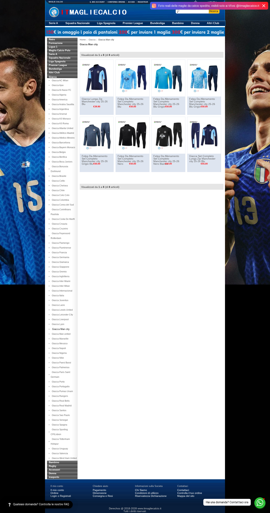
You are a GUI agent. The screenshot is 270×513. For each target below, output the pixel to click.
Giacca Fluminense (61, 247)
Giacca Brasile (58, 176)
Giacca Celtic (58, 181)
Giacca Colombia (60, 200)
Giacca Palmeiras (60, 367)
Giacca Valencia (59, 453)
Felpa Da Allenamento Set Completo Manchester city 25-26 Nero (130, 160)
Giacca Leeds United (62, 310)
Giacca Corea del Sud (62, 204)
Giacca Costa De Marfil (63, 219)
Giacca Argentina (60, 109)
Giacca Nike (57, 358)
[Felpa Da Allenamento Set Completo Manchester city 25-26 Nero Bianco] (168, 135)
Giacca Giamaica (60, 262)
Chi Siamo (141, 490)
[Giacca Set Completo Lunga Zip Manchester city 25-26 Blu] (204, 135)
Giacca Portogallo (60, 386)
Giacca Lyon (57, 324)
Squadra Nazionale (77, 23)
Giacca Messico (59, 343)
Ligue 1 (53, 46)
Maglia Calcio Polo (59, 50)
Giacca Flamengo (60, 243)
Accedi (131, 2)
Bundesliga (157, 23)
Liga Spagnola (106, 23)
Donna (195, 23)
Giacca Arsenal (59, 114)
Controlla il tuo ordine (189, 492)
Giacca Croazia (59, 224)
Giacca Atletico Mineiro (63, 138)
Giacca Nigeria (59, 353)
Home (83, 39)
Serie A (53, 23)
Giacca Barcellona (60, 142)
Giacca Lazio (58, 305)
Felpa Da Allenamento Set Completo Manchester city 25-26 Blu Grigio (166, 102)
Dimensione (100, 492)
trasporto (54, 477)
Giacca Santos (58, 410)
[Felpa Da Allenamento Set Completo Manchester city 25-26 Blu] (132, 77)
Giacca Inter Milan (60, 286)
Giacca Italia (57, 295)
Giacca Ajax (57, 85)
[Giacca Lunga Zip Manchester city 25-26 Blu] (96, 77)
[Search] (214, 11)
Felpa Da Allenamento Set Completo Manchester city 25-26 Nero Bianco (166, 160)
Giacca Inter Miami (60, 281)
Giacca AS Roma (60, 123)
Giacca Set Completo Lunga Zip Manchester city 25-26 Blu (202, 159)
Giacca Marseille (60, 338)
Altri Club (213, 23)
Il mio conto (57, 490)
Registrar (143, 2)
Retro (52, 39)
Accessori (54, 469)
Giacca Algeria (58, 95)
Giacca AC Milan (59, 80)
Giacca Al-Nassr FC (61, 90)
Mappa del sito (185, 495)
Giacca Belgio (58, 152)
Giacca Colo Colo (60, 195)
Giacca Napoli (58, 348)
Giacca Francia (59, 252)
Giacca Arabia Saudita (62, 104)
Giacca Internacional (61, 290)
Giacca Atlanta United (62, 128)
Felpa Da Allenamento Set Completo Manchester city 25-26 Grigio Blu (95, 160)
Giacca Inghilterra (60, 276)
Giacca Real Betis (60, 401)
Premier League (133, 23)
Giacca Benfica (59, 157)
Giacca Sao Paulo (60, 415)
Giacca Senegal (59, 420)
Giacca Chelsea (59, 185)
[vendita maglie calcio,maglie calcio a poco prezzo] (95, 12)
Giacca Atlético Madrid (62, 133)
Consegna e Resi (103, 495)
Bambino (178, 23)
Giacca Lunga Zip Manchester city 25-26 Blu (95, 101)
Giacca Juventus (59, 300)
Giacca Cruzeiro (59, 228)
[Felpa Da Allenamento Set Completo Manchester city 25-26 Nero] (132, 135)
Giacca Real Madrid (61, 405)
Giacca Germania (60, 257)
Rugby (52, 466)
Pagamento (99, 490)
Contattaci (183, 490)
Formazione (55, 43)
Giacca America (59, 99)
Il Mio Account (97, 2)
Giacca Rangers (59, 396)
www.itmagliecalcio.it (149, 508)
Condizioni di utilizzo (147, 492)
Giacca (92, 39)
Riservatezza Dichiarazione (151, 495)
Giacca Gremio (59, 271)
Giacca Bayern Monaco (63, 147)
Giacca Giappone (60, 267)
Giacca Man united (61, 334)
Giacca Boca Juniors (61, 161)
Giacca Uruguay (59, 448)
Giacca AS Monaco (61, 118)
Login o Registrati (61, 495)
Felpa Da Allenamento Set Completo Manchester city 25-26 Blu (130, 102)
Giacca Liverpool (60, 319)
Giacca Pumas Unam (62, 391)
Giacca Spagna (59, 424)
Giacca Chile (58, 190)
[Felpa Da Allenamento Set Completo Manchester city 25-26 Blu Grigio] (168, 77)
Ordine (54, 492)
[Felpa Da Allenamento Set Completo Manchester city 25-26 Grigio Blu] (96, 135)
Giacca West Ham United (64, 458)
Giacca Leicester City (62, 314)
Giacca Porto (58, 381)
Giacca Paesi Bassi (61, 362)
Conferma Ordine (116, 2)
